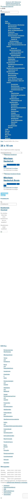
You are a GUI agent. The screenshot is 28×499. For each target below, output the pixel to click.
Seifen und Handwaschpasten (14, 97)
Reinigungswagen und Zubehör (5, 382)
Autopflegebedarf (5, 456)
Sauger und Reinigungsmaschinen (15, 49)
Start (2, 141)
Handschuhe (5, 371)
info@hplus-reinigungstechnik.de (13, 3)
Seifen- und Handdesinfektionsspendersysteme (16, 67)
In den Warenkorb (11, 165)
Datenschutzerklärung (9, 487)
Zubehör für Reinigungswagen (14, 40)
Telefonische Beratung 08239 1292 (13, 5)
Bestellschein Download (5, 209)
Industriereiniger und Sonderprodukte (16, 101)
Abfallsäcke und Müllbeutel (5, 389)
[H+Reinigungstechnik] (7, 6)
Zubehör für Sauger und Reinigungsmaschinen (16, 52)
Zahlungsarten (7, 493)
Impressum (6, 485)
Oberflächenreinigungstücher (15, 64)
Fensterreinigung (5, 442)
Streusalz (10, 127)
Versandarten (7, 494)
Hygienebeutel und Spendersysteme (12, 70)
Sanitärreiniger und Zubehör (18, 95)
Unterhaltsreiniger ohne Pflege (16, 90)
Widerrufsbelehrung (9, 491)
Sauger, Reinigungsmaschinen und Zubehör (16, 45)
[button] (4, 18)
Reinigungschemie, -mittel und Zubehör (15, 81)
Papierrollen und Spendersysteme (5, 404)
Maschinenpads (5, 439)
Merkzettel (7, 138)
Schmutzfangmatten (5, 436)
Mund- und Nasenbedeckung (5, 366)
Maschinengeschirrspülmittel (18, 107)
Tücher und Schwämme (5, 359)
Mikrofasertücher (5, 355)
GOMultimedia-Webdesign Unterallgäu (17, 482)
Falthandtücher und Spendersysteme (12, 61)
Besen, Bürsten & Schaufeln (5, 447)
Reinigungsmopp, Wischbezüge (5, 351)
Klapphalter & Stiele (5, 376)
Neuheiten (5, 462)
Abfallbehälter (5, 409)
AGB (5, 489)
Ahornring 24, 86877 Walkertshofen (13, 2)
